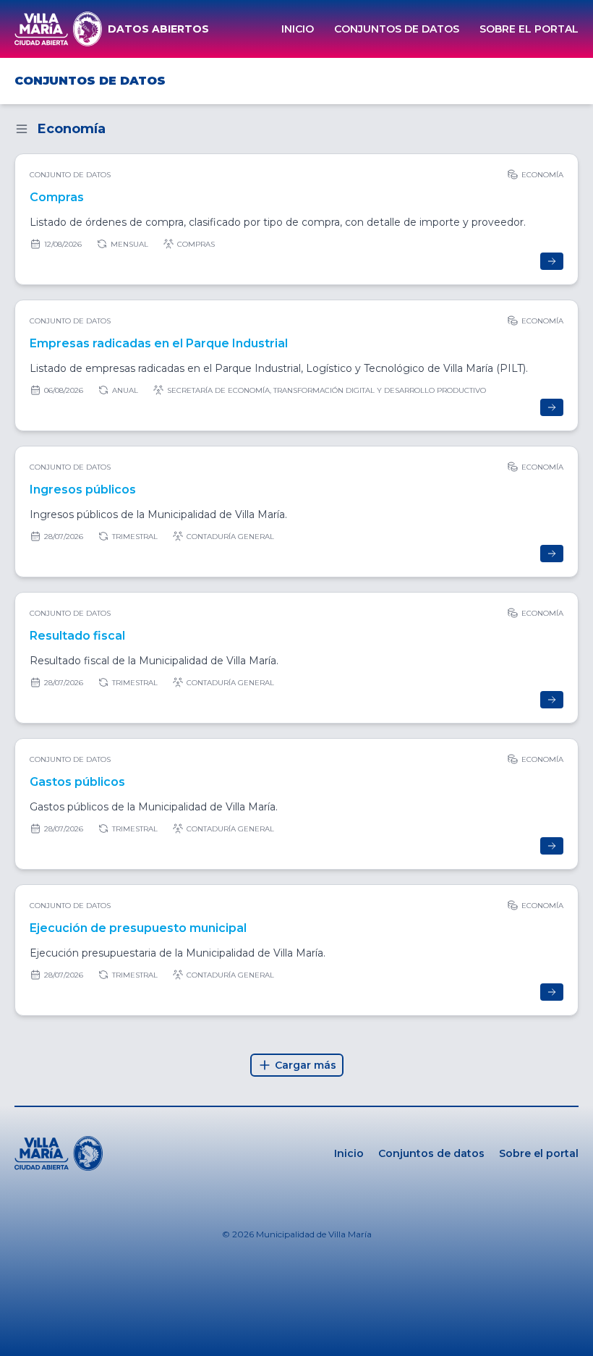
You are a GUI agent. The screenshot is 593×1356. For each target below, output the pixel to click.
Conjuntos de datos (396, 28)
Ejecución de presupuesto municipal (138, 928)
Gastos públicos (77, 782)
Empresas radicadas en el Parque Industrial (159, 343)
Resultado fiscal (77, 636)
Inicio (297, 28)
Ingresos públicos (83, 489)
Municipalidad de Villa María (314, 1234)
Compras (57, 197)
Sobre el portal (529, 28)
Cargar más (305, 1065)
